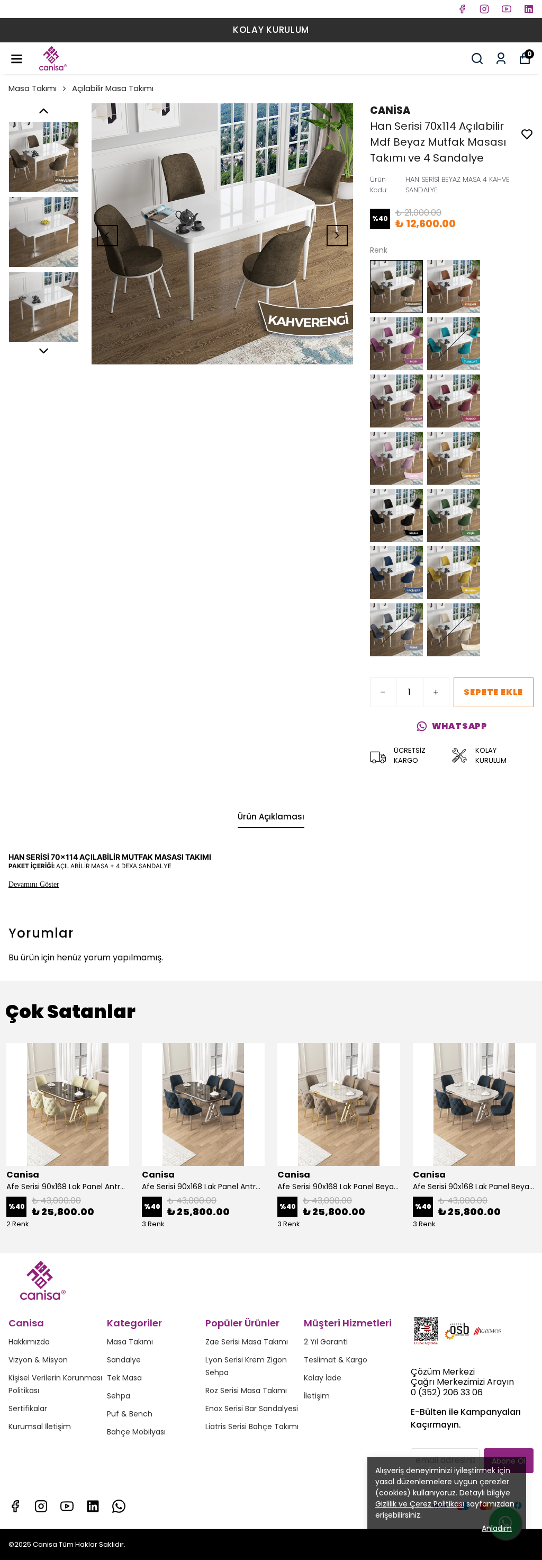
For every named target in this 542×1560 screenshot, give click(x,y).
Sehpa (118, 1395)
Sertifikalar (27, 1408)
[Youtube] (67, 1506)
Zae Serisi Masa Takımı (246, 1341)
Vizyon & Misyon (38, 1359)
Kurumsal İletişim (39, 1426)
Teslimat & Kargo (335, 1359)
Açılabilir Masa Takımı (112, 88)
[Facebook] (15, 1506)
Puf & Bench (129, 1414)
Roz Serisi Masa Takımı (246, 1390)
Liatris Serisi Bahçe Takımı (252, 1426)
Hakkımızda (29, 1341)
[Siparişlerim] (501, 58)
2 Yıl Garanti (326, 1341)
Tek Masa (124, 1377)
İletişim (317, 1395)
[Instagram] (41, 1506)
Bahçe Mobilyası (136, 1432)
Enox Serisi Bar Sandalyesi (251, 1408)
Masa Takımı (32, 88)
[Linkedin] (93, 1506)
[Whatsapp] (118, 1506)
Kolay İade (322, 1377)
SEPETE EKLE (493, 692)
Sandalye (124, 1359)
